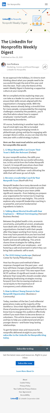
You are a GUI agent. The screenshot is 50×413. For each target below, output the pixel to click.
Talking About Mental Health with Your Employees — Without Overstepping (22, 212)
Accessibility (25, 395)
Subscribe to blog (25, 348)
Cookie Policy (25, 383)
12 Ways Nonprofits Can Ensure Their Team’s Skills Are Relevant (21, 151)
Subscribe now (25, 363)
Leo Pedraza (13, 64)
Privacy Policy (25, 386)
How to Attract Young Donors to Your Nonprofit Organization (21, 292)
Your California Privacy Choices (25, 389)
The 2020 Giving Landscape (18, 255)
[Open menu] (46, 4)
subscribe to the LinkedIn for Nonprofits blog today (24, 336)
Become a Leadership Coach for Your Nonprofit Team (21, 179)
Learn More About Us (25, 371)
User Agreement (25, 392)
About (25, 380)
